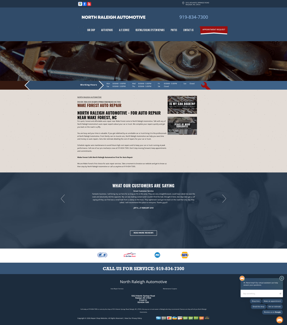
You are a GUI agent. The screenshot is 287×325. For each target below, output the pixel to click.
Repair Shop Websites (99, 318)
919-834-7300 (193, 17)
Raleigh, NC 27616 (114, 102)
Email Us (143, 300)
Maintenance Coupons (170, 289)
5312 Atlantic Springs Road (98, 102)
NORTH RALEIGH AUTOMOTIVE (89, 97)
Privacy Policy (137, 318)
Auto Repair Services (117, 289)
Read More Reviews (143, 233)
